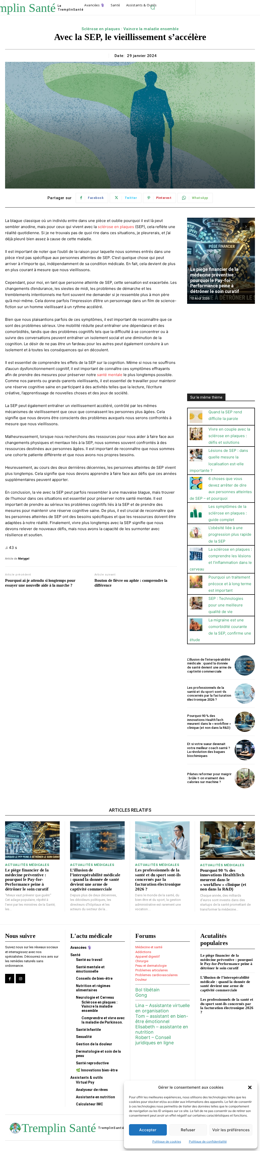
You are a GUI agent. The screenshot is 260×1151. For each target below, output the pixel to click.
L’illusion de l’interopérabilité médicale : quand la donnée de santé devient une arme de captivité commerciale (209, 665)
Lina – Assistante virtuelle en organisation (162, 1008)
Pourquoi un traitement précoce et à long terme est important (229, 584)
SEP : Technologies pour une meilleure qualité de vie (225, 605)
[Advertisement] (221, 345)
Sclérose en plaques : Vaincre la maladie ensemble (130, 29)
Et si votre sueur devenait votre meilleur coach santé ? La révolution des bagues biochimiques (208, 750)
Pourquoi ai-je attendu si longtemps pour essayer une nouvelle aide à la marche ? (40, 582)
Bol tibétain (147, 989)
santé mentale (109, 374)
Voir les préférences (231, 1129)
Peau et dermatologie (151, 966)
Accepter (147, 1129)
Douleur (141, 979)
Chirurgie (141, 961)
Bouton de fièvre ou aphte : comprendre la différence (130, 582)
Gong (141, 995)
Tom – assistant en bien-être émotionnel (161, 1018)
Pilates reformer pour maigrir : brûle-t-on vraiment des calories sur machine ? (209, 778)
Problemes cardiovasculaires (156, 975)
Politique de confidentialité (208, 1141)
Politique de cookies (166, 1141)
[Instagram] (20, 978)
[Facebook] (9, 978)
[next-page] (246, 226)
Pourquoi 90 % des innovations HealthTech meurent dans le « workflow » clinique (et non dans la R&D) (209, 722)
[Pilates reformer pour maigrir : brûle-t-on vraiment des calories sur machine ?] (245, 778)
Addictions (143, 952)
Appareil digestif (147, 956)
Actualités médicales (27, 864)
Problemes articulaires (151, 970)
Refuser (188, 1129)
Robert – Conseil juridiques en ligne (154, 1040)
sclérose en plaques (116, 226)
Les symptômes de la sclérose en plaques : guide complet (227, 513)
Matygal (23, 558)
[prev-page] (237, 226)
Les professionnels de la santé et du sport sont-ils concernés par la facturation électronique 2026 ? (209, 693)
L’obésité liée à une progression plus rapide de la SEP (229, 534)
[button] (249, 1087)
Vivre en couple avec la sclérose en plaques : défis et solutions (229, 436)
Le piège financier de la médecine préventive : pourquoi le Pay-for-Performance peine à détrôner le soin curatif (214, 280)
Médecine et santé (148, 947)
